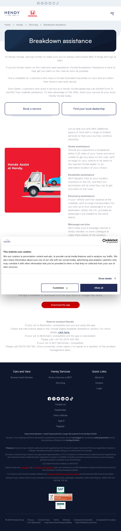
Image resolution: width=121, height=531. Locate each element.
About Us (99, 377)
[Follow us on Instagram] (42, 3)
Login (99, 388)
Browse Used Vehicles (22, 377)
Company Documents (83, 520)
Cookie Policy (44, 520)
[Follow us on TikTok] (57, 3)
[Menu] (112, 13)
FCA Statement (34, 522)
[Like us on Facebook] (38, 3)
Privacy (31, 520)
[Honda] (32, 14)
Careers (99, 383)
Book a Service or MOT (60, 377)
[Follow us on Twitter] (46, 3)
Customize (58, 288)
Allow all (98, 288)
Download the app (60, 305)
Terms (56, 520)
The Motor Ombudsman (43, 467)
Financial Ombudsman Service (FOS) (63, 474)
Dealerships (60, 410)
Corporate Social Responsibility (58, 522)
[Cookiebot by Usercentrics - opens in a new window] (105, 241)
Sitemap (66, 520)
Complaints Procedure (106, 520)
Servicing (33, 24)
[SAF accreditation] (60, 490)
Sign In (61, 421)
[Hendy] (12, 14)
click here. (64, 332)
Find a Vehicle (60, 415)
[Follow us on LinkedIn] (49, 3)
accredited (25, 467)
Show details (105, 278)
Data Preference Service (86, 522)
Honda (19, 24)
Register (61, 426)
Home (7, 24)
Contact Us (60, 404)
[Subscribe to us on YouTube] (53, 3)
